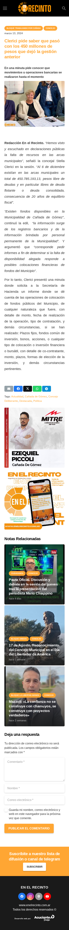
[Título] (39, 896)
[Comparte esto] (18, 389)
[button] (64, 8)
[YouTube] (47, 896)
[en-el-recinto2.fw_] (34, 8)
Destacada (25, 400)
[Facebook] (22, 896)
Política (37, 400)
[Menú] (5, 8)
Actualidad (17, 396)
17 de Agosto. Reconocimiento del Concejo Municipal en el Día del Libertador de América (34, 649)
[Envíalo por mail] (8, 389)
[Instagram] (30, 896)
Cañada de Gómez (36, 396)
